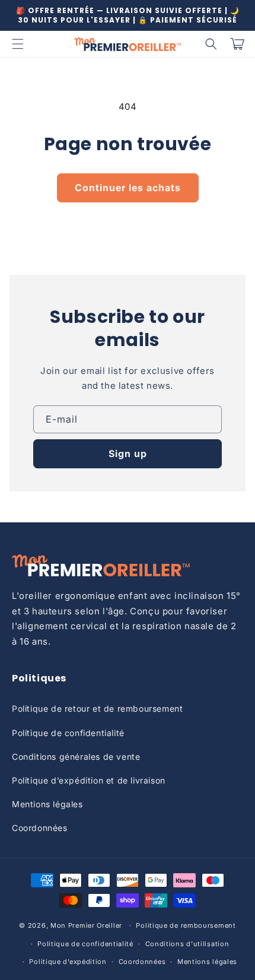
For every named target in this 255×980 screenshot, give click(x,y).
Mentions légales (47, 804)
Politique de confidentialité (68, 733)
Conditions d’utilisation (187, 944)
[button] (18, 44)
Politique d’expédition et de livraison (88, 780)
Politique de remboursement (185, 925)
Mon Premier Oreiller (86, 925)
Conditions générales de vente (76, 756)
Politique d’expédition (67, 961)
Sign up (128, 453)
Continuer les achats (128, 188)
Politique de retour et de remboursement (97, 708)
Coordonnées (40, 828)
